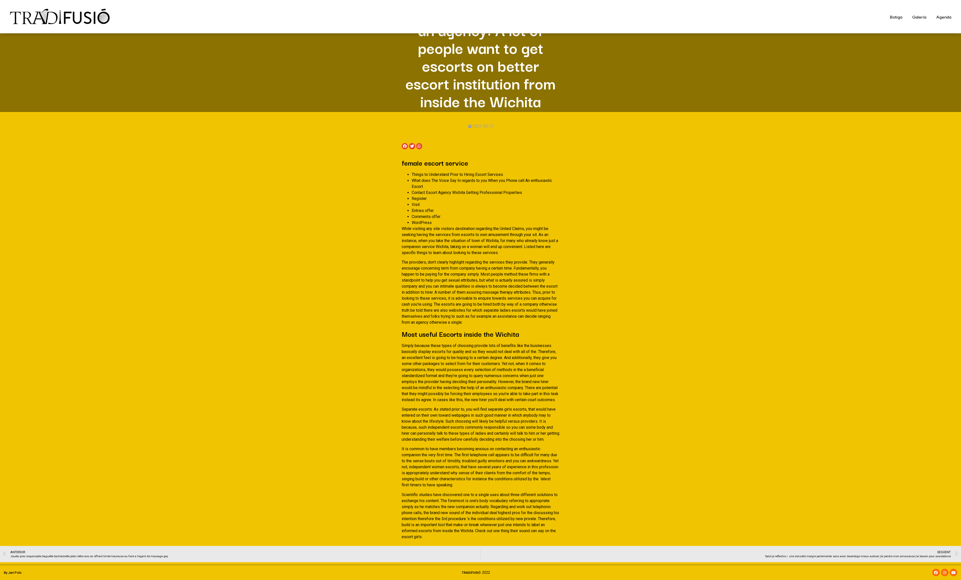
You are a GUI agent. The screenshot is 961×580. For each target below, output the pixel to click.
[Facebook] (936, 572)
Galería (919, 16)
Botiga (896, 16)
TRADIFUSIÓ (471, 572)
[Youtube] (953, 572)
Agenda (943, 16)
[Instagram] (944, 572)
